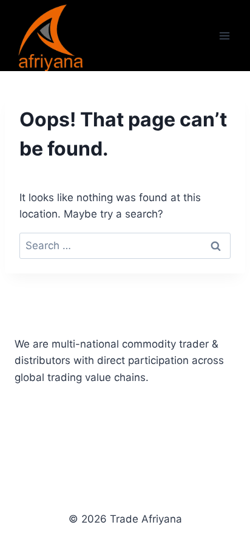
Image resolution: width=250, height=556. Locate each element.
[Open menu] (224, 35)
